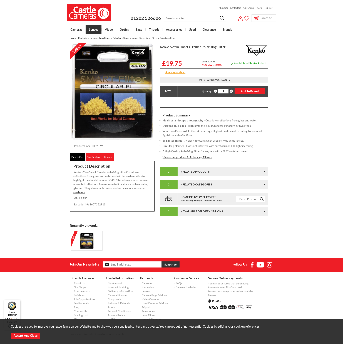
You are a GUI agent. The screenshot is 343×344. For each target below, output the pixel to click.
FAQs (259, 7)
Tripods (154, 29)
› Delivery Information (119, 291)
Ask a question (175, 72)
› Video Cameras (150, 299)
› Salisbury (78, 295)
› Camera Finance (116, 295)
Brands (227, 29)
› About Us (78, 283)
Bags (138, 29)
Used (192, 29)
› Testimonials (80, 303)
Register (268, 7)
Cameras (76, 29)
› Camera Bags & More (153, 295)
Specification (93, 157)
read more (79, 192)
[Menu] (18, 302)
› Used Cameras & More (154, 303)
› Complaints (113, 299)
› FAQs (178, 283)
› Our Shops (79, 287)
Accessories (174, 29)
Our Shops (248, 7)
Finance (108, 157)
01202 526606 (146, 18)
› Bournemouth (81, 291)
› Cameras (146, 283)
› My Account (114, 283)
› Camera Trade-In (185, 287)
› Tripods (145, 307)
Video (109, 29)
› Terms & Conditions (118, 311)
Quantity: (207, 91)
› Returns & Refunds (118, 303)
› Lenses (145, 291)
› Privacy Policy (115, 315)
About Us (223, 7)
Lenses (93, 29)
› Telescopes (147, 311)
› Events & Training (117, 287)
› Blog (75, 307)
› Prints (110, 307)
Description (77, 157)
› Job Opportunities (83, 299)
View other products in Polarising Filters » (187, 157)
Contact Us (235, 7)
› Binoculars (147, 287)
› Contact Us (79, 311)
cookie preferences (247, 326)
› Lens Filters (148, 315)
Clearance (209, 29)
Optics (124, 29)
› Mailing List (80, 315)
